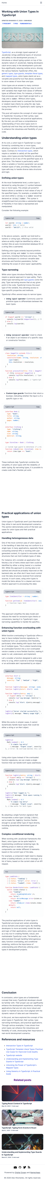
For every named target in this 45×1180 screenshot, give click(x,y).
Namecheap (35, 1172)
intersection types (24, 151)
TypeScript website (14, 1055)
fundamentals (25, 23)
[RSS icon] (29, 1167)
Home (4, 3)
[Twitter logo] (24, 1167)
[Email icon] (15, 1167)
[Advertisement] (22, 490)
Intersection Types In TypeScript (19, 1046)
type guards (19, 73)
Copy (38, 218)
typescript (6, 23)
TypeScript (6, 52)
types (15, 23)
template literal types (33, 73)
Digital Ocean (20, 1172)
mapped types (11, 76)
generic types (7, 73)
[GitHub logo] (20, 1167)
